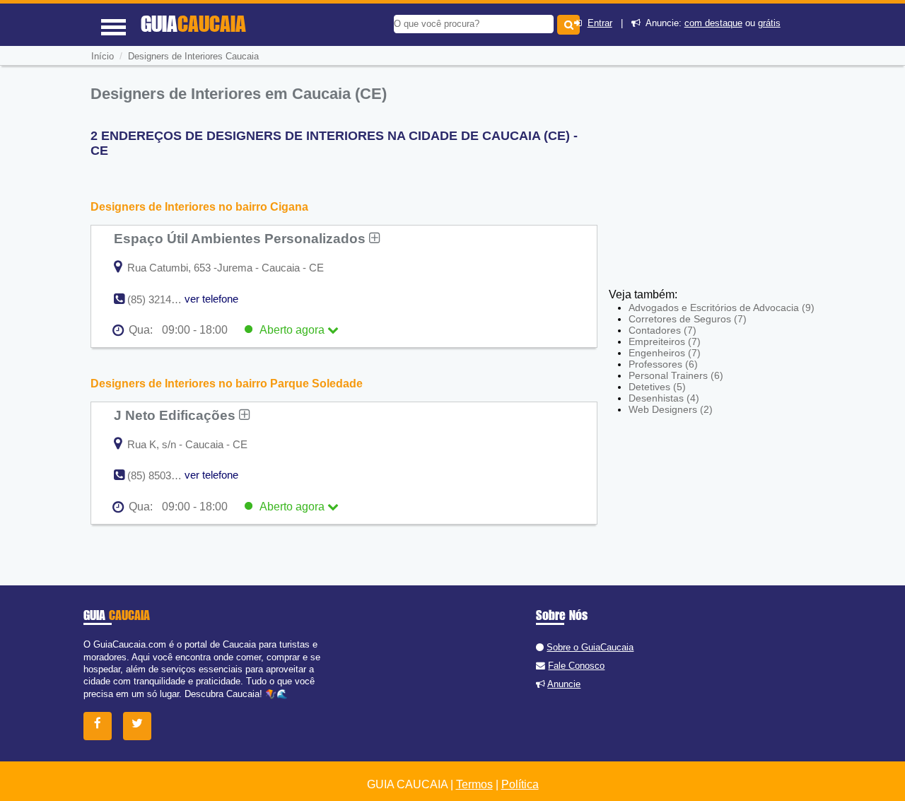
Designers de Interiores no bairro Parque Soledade (226, 384)
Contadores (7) (662, 330)
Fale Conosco (576, 665)
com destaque (713, 23)
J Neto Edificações (176, 415)
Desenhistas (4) (664, 398)
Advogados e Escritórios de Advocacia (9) (721, 307)
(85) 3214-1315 (162, 299)
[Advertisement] (713, 183)
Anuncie (563, 684)
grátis (769, 23)
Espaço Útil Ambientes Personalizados (241, 238)
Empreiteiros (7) (665, 341)
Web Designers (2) (671, 409)
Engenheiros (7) (665, 352)
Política (520, 784)
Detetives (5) (657, 386)
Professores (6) (663, 364)
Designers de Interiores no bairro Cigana (199, 207)
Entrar (600, 23)
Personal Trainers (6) (676, 375)
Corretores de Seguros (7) (688, 319)
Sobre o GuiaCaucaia (590, 647)
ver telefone (211, 299)
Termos (474, 784)
